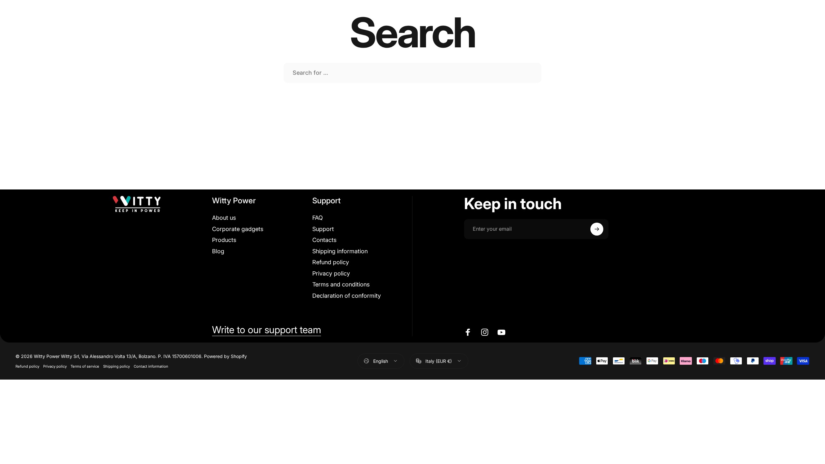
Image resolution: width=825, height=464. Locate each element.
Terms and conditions (341, 284)
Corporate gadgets (237, 229)
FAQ (317, 217)
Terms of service (85, 366)
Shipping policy (116, 366)
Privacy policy (331, 273)
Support (323, 229)
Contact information (151, 366)
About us (224, 217)
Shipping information (340, 251)
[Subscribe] (596, 229)
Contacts (324, 240)
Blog (218, 251)
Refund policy (330, 262)
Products (224, 240)
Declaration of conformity (346, 295)
